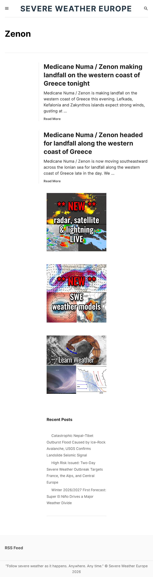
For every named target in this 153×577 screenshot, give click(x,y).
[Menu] (7, 9)
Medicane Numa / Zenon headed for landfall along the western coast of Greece (93, 143)
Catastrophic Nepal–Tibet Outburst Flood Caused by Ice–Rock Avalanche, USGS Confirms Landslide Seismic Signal (76, 445)
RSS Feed (14, 547)
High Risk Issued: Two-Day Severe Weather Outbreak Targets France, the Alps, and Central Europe (75, 472)
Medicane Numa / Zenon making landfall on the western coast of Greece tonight (93, 75)
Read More (52, 119)
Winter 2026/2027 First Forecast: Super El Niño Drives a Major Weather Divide (76, 496)
